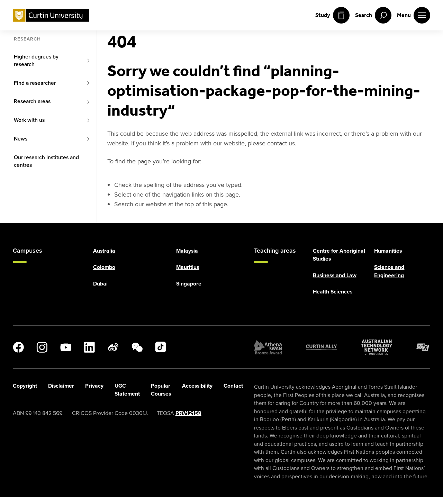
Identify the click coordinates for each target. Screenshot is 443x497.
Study (322, 15)
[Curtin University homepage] (51, 15)
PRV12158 (188, 413)
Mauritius (187, 267)
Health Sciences (332, 292)
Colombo (104, 267)
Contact (233, 386)
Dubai (100, 284)
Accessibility (197, 386)
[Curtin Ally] (321, 347)
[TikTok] (160, 347)
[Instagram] (41, 347)
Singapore (188, 284)
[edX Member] (423, 347)
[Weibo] (113, 347)
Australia (104, 251)
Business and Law (334, 275)
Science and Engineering (389, 271)
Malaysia (187, 251)
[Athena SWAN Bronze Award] (268, 347)
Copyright (25, 386)
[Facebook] (18, 347)
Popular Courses (161, 390)
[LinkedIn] (89, 347)
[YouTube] (65, 347)
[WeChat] (137, 347)
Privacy (94, 386)
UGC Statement (127, 390)
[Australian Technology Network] (376, 347)
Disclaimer (61, 386)
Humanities (388, 251)
